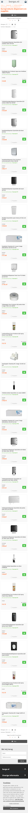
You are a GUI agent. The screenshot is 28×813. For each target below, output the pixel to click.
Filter (15, 15)
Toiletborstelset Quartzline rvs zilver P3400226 (11, 566)
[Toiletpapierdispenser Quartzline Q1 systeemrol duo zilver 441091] (14, 471)
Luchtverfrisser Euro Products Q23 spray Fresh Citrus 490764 (13, 595)
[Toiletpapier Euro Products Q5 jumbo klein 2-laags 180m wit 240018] (14, 297)
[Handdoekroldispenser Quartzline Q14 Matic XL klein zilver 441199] (14, 442)
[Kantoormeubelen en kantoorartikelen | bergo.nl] (14, 2)
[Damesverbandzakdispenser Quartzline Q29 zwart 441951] (14, 646)
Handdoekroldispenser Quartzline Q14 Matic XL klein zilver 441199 (14, 450)
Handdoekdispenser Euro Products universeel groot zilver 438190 (11, 160)
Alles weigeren (7, 806)
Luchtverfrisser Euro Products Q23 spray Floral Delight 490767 (13, 683)
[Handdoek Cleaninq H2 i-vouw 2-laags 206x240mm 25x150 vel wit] (14, 239)
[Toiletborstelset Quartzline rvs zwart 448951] (14, 385)
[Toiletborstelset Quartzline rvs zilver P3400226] (14, 558)
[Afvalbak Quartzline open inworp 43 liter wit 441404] (14, 210)
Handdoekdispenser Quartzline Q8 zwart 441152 (13, 189)
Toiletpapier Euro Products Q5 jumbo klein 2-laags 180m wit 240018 (13, 305)
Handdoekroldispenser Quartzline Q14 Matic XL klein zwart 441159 (14, 537)
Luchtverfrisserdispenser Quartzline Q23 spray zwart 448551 (13, 625)
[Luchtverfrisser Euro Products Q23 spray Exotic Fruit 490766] (14, 326)
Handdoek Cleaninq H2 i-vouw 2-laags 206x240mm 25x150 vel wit (12, 247)
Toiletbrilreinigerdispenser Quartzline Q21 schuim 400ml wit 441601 (13, 102)
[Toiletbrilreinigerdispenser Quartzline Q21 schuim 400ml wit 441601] (14, 94)
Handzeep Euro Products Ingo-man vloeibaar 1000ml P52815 (14, 72)
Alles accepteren (14, 808)
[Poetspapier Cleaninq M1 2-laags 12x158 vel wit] (14, 356)
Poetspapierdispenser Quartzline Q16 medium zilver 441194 (12, 42)
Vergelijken (14, 54)
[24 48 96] (8, 24)
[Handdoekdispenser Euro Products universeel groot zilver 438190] (14, 152)
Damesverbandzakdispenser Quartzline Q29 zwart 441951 (13, 654)
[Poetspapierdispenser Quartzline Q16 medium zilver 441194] (14, 34)
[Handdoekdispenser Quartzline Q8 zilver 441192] (14, 123)
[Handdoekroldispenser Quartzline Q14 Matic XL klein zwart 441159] (14, 529)
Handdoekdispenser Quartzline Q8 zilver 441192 (13, 131)
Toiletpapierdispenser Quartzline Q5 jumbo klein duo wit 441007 (13, 508)
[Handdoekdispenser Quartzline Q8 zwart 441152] (14, 181)
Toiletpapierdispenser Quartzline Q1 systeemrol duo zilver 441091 (11, 479)
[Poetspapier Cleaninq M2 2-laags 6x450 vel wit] (14, 705)
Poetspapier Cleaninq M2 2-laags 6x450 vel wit (13, 713)
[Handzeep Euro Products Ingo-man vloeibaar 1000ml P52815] (14, 64)
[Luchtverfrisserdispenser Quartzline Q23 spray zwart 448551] (14, 617)
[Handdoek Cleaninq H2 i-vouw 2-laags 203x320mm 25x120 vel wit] (14, 413)
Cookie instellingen (14, 803)
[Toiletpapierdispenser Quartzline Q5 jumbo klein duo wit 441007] (14, 500)
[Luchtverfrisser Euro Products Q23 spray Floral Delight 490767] (14, 675)
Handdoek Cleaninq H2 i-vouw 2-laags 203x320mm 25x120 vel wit (12, 421)
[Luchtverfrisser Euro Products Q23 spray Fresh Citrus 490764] (14, 587)
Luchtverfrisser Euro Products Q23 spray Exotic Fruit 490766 (13, 334)
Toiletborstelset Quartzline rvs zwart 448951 (14, 393)
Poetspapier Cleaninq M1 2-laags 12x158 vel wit (13, 364)
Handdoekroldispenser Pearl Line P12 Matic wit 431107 (13, 276)
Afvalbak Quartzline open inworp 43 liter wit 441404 (14, 218)
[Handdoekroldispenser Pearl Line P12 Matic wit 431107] (14, 268)
